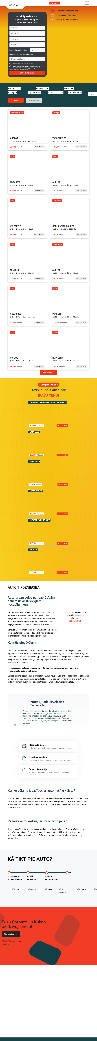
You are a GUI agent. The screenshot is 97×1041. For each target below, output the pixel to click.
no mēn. (39, 147)
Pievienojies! (9, 934)
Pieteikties (54, 3)
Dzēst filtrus (34, 100)
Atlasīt (16, 100)
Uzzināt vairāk (75, 621)
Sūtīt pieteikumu (27, 73)
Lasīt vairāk (30, 63)
